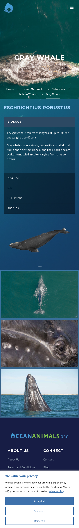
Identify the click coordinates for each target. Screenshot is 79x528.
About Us (13, 459)
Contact (48, 459)
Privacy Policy (56, 491)
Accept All (39, 501)
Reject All (39, 521)
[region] (39, 499)
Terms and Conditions (21, 467)
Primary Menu (72, 7)
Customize (39, 511)
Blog (46, 467)
